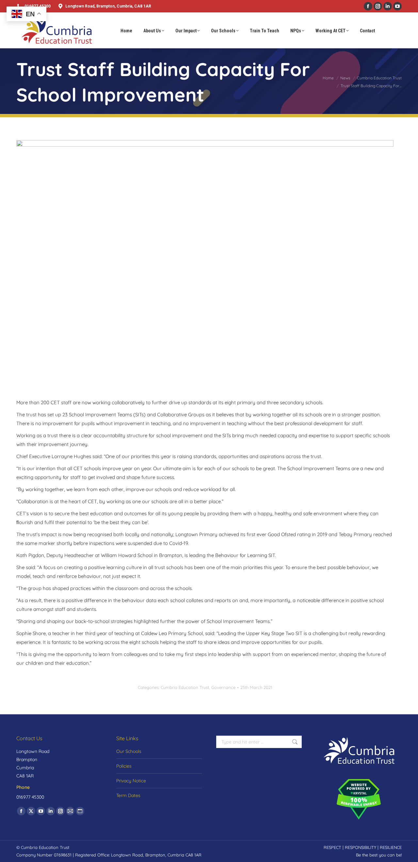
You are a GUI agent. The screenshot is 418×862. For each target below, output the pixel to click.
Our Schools (128, 751)
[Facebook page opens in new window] (368, 6)
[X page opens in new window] (31, 811)
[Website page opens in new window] (80, 811)
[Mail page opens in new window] (70, 811)
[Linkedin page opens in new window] (387, 6)
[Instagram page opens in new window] (378, 6)
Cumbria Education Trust (185, 687)
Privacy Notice (131, 781)
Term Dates (128, 795)
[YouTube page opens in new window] (397, 6)
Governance (223, 687)
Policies (124, 766)
